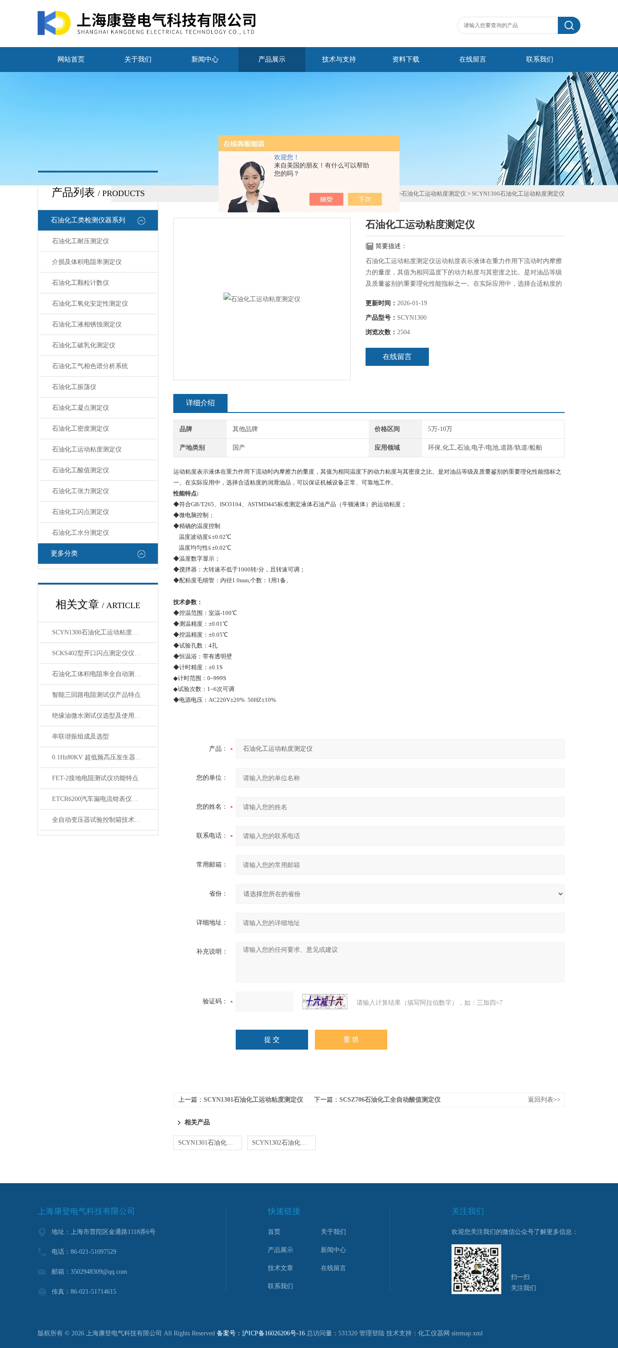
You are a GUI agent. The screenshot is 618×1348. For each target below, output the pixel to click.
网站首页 (71, 59)
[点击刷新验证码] (324, 1001)
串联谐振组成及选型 (80, 736)
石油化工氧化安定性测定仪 (90, 303)
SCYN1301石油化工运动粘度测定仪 (253, 1099)
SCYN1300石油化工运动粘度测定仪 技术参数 (104, 632)
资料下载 (405, 59)
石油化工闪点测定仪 (80, 511)
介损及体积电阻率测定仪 (87, 262)
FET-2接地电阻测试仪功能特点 (95, 778)
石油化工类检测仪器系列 (88, 220)
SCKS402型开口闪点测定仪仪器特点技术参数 (104, 653)
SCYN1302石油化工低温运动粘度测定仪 (284, 1142)
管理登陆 (372, 1333)
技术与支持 (339, 59)
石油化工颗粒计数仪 (80, 282)
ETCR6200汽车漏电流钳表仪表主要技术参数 (104, 799)
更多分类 (64, 553)
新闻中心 (205, 59)
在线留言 (472, 59)
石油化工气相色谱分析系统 (90, 366)
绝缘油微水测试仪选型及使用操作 (99, 715)
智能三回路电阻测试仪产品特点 (96, 694)
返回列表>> (544, 1099)
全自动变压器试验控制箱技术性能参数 (104, 819)
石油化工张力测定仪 (80, 491)
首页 (274, 1231)
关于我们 (138, 59)
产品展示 (271, 59)
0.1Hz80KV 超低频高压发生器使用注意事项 (104, 757)
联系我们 (539, 59)
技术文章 (280, 1268)
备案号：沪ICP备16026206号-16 (261, 1333)
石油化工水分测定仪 (80, 532)
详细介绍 (200, 403)
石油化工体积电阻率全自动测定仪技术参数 (104, 674)
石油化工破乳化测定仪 (83, 345)
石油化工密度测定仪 (80, 428)
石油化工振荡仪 (74, 387)
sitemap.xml (467, 1333)
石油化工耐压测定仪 (80, 241)
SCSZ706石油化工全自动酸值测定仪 (390, 1099)
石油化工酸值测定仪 (80, 470)
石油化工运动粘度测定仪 (87, 449)
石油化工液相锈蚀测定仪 (87, 324)
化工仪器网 (434, 1333)
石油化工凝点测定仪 (80, 407)
